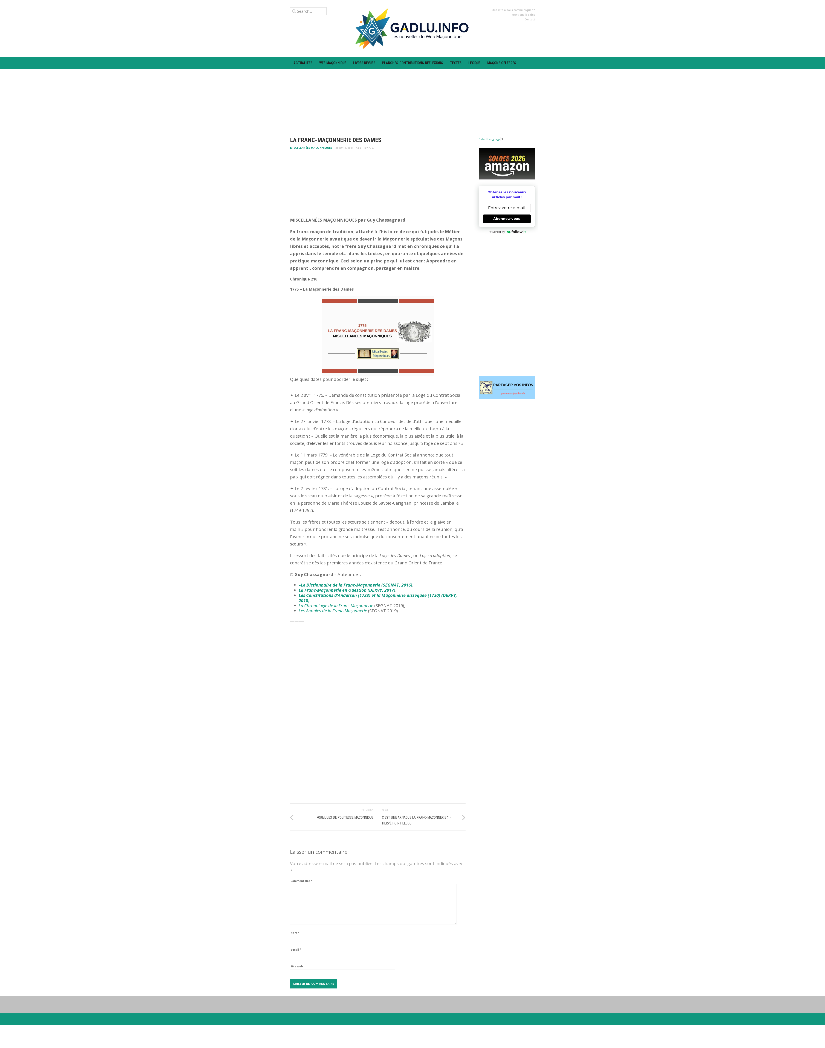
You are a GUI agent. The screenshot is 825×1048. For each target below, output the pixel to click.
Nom (294, 933)
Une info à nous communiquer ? (513, 10)
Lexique (474, 63)
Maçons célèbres (501, 63)
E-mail (295, 949)
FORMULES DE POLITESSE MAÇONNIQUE (344, 817)
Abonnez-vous (506, 219)
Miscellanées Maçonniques (311, 148)
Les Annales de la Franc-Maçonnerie (333, 611)
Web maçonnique (332, 63)
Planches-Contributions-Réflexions (412, 63)
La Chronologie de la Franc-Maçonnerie (336, 605)
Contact (529, 19)
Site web (296, 966)
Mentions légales (523, 15)
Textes (455, 63)
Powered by (496, 231)
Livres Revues (364, 63)
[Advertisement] (412, 99)
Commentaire (301, 881)
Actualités (302, 63)
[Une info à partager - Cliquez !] (507, 387)
